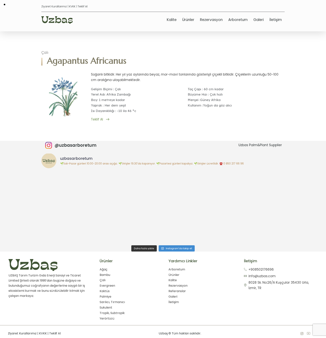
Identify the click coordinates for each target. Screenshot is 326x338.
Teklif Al (83, 6)
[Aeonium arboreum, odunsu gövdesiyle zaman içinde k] (254, 223)
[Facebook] (302, 333)
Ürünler (188, 19)
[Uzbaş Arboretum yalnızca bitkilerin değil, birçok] (254, 189)
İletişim (275, 19)
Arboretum (238, 19)
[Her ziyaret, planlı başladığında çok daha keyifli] (71, 223)
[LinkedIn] (308, 333)
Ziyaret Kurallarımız (54, 6)
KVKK (72, 6)
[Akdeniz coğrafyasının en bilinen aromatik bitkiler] (132, 223)
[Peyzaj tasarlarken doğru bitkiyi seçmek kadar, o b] (193, 223)
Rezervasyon (211, 19)
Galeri (258, 19)
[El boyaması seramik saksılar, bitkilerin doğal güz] (71, 189)
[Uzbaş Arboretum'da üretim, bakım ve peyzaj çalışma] (193, 189)
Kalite (172, 19)
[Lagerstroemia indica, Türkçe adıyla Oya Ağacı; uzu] (132, 189)
